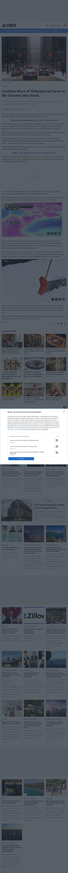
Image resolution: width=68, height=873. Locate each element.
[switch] (56, 440)
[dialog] (34, 436)
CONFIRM (21, 458)
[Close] (64, 412)
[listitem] (34, 436)
